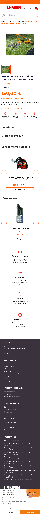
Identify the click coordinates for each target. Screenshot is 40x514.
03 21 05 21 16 (16, 463)
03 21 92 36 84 (14, 468)
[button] (4, 172)
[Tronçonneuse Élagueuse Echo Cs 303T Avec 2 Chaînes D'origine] (20, 162)
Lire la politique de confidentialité (10, 506)
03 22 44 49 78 (8, 450)
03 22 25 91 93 (14, 445)
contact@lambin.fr (26, 479)
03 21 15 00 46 (14, 454)
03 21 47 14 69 (14, 459)
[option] (20, 172)
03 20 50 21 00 (15, 441)
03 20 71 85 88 (8, 472)
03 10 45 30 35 (12, 477)
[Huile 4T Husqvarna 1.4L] (20, 213)
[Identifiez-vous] (30, 8)
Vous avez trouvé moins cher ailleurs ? (12, 108)
